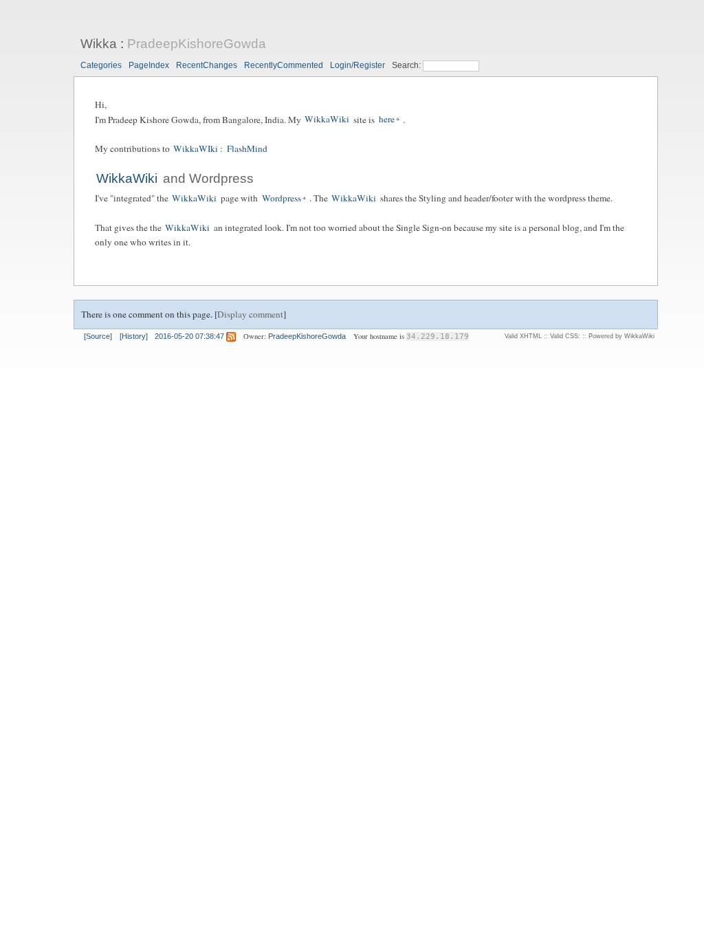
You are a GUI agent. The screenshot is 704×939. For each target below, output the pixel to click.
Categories (101, 65)
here (387, 119)
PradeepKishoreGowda (196, 43)
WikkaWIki (195, 148)
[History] (134, 336)
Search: (407, 65)
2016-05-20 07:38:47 (189, 336)
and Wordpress (207, 178)
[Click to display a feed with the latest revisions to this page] (231, 336)
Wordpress (281, 198)
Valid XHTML (523, 336)
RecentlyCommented (283, 65)
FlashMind (247, 148)
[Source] (98, 336)
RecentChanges (206, 65)
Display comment (250, 314)
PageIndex (149, 65)
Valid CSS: (565, 336)
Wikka (98, 43)
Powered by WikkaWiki (621, 336)
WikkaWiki (327, 119)
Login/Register (357, 65)
